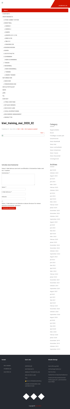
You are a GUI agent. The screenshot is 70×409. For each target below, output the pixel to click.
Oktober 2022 (54, 251)
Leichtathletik (9, 53)
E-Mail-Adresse (7, 192)
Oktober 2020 (54, 311)
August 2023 (54, 222)
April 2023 (53, 233)
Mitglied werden (9, 105)
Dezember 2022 (55, 245)
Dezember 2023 (55, 210)
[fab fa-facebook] (61, 3)
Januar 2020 (53, 337)
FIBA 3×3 (7, 41)
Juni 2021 (52, 297)
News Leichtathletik (56, 147)
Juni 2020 (52, 323)
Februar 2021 (54, 306)
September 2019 (55, 349)
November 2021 (55, 283)
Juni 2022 (52, 262)
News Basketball (55, 141)
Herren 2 (8, 29)
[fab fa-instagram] (57, 3)
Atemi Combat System (11, 20)
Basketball (8, 23)
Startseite (6, 14)
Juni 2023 (52, 228)
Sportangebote (8, 17)
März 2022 (53, 271)
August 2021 (54, 291)
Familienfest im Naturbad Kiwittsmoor (58, 375)
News (4, 90)
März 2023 (53, 236)
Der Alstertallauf (9, 87)
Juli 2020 (52, 320)
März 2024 (53, 202)
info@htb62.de (63, 5)
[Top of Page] (65, 405)
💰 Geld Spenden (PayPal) (33, 381)
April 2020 (53, 329)
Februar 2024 (54, 205)
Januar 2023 (53, 242)
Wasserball (8, 66)
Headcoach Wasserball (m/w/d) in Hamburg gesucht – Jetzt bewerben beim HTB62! (57, 379)
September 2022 (55, 254)
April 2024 (53, 199)
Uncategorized (54, 159)
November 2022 (55, 248)
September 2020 (55, 314)
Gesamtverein (54, 138)
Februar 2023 (54, 239)
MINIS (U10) (8, 38)
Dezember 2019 (55, 340)
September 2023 (55, 219)
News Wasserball (10, 69)
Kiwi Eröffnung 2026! (53, 366)
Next (42, 133)
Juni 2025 (52, 181)
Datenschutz (29, 369)
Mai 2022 (52, 265)
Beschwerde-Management (13, 114)
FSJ (3, 96)
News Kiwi (7, 81)
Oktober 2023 (54, 216)
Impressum (28, 366)
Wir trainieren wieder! (31, 129)
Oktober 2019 (54, 346)
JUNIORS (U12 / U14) (11, 35)
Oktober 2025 (54, 173)
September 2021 (55, 288)
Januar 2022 (53, 277)
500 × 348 (20, 129)
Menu (6, 10)
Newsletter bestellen (32, 372)
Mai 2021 (52, 300)
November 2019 (55, 343)
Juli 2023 (52, 225)
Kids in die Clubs (9, 108)
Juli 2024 (52, 193)
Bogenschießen (9, 47)
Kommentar (6, 173)
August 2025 (54, 176)
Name (4, 187)
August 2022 (54, 257)
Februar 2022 (54, 274)
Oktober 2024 (54, 190)
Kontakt (5, 99)
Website (4, 196)
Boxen (6, 50)
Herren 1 (8, 26)
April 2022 (53, 268)
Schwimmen (8, 56)
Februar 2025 (54, 187)
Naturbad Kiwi (7, 78)
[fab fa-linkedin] (65, 3)
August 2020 (54, 317)
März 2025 (53, 184)
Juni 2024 (52, 196)
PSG (26, 378)
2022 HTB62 (38, 406)
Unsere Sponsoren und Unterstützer (32, 385)
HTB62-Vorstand (9, 102)
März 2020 (53, 332)
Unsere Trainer (10, 75)
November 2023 (55, 213)
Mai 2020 (52, 326)
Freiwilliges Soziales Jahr (57, 135)
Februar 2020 (54, 335)
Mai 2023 (52, 231)
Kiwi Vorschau (52, 372)
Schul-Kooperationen (11, 111)
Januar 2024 (53, 207)
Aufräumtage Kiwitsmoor (54, 369)
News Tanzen (54, 153)
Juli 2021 (52, 294)
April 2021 (53, 303)
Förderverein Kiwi (10, 84)
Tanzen (6, 62)
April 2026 (53, 170)
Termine (8, 72)
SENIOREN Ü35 (9, 44)
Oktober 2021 (54, 285)
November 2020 (55, 309)
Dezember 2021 (55, 280)
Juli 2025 (52, 179)
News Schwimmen (11, 59)
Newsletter (8, 117)
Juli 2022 (52, 259)
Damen (7, 32)
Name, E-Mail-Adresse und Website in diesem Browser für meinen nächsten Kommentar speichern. (21, 204)
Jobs (4, 93)
